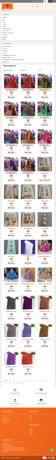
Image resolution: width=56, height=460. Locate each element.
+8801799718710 (6, 444)
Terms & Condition (7, 420)
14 (43, 380)
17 (4, 383)
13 (40, 380)
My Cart (30, 419)
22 (19, 383)
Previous (6, 380)
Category (6, 14)
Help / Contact (36, 1)
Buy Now (42, 180)
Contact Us (5, 422)
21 (16, 383)
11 (35, 380)
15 (46, 380)
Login (41, 1)
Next (23, 383)
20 (13, 383)
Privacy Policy (5, 417)
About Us (5, 415)
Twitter (30, 430)
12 (37, 380)
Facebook (31, 429)
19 (10, 383)
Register (31, 417)
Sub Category (7, 43)
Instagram (31, 434)
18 (7, 383)
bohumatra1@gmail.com (8, 445)
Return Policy (5, 419)
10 (32, 380)
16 (49, 380)
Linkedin (31, 432)
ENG (45, 1)
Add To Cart (47, 180)
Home (3, 10)
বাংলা (49, 1)
